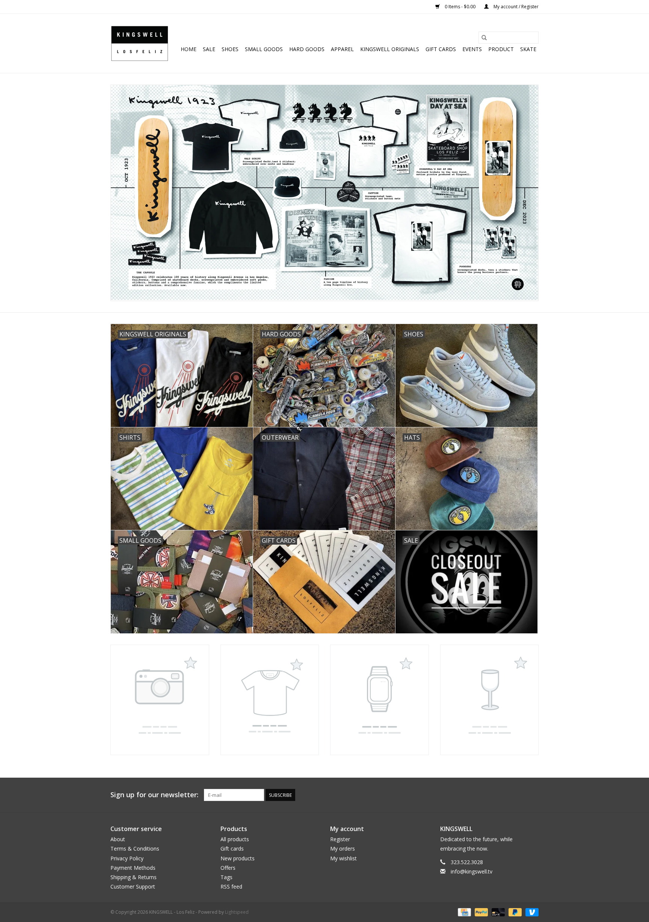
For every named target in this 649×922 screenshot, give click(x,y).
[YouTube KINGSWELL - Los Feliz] (506, 795)
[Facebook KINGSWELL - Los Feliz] (478, 795)
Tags (226, 877)
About (117, 839)
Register (340, 839)
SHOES (230, 49)
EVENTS (472, 49)
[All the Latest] (324, 193)
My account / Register (515, 6)
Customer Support (132, 886)
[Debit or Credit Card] (497, 912)
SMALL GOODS (264, 49)
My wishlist (343, 858)
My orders (342, 848)
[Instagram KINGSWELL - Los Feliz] (533, 795)
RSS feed (231, 886)
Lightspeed (237, 912)
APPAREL (342, 49)
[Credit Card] (463, 912)
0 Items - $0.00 (460, 6)
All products (234, 839)
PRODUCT (501, 49)
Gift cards (441, 49)
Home (188, 49)
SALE (209, 49)
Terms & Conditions (134, 848)
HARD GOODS (306, 49)
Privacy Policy (126, 858)
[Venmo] (531, 912)
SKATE (528, 49)
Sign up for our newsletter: (154, 795)
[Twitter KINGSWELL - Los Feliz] (492, 795)
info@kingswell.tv (471, 871)
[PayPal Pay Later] (514, 912)
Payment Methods (132, 867)
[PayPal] (480, 912)
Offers (227, 867)
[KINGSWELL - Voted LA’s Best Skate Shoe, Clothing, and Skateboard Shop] (139, 43)
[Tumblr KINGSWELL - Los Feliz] (519, 795)
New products (237, 858)
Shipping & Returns (133, 877)
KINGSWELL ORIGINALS (389, 49)
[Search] (484, 38)
